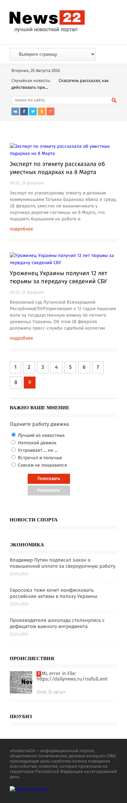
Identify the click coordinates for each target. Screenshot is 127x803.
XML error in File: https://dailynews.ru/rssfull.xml (71, 676)
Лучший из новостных (41, 435)
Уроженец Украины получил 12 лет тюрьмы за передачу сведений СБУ (58, 277)
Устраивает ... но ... (37, 450)
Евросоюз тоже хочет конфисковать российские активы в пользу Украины (53, 594)
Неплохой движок (36, 443)
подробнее (21, 229)
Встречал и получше (39, 457)
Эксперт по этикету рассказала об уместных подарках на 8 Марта (57, 168)
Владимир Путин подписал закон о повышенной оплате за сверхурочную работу (62, 563)
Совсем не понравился (42, 465)
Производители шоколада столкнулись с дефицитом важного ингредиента (57, 624)
